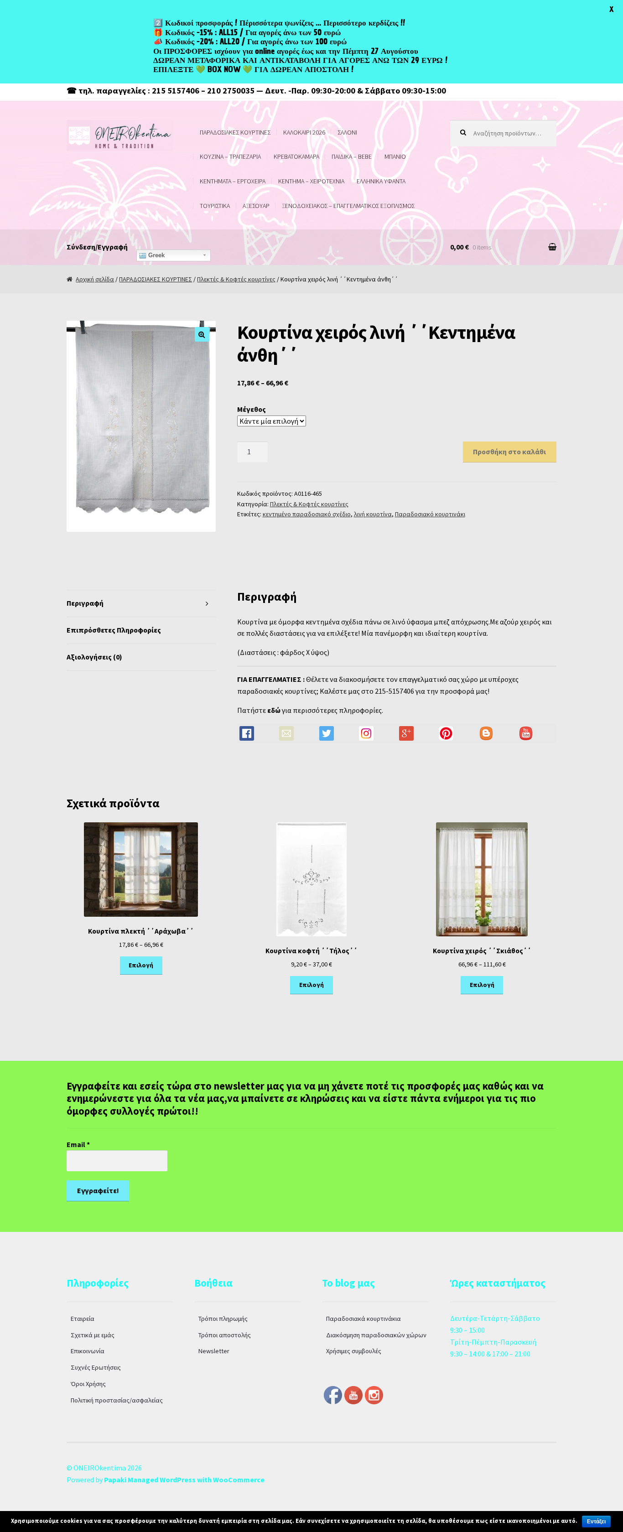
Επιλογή (141, 965)
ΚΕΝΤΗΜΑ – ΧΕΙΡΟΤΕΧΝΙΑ (311, 181)
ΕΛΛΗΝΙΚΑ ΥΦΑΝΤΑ (381, 181)
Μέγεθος (251, 409)
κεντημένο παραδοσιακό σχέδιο (307, 514)
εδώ (273, 710)
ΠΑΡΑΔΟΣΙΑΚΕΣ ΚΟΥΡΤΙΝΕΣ (235, 132)
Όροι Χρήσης (88, 1384)
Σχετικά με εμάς (92, 1335)
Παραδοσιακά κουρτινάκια (363, 1318)
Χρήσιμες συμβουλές (353, 1351)
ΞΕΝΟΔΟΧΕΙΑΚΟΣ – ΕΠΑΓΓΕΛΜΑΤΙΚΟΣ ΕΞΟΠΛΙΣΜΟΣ (348, 206)
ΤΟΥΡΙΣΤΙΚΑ (215, 206)
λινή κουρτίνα (373, 514)
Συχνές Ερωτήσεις (96, 1367)
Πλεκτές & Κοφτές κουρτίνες (236, 279)
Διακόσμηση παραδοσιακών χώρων (376, 1335)
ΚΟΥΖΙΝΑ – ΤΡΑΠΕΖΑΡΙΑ (230, 156)
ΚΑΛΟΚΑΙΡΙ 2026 (304, 132)
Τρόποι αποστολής (224, 1335)
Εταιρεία (82, 1318)
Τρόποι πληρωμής (223, 1318)
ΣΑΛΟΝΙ (347, 132)
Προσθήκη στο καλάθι (509, 451)
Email (78, 1144)
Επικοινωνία (87, 1351)
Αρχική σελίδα (95, 279)
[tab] (141, 603)
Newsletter (213, 1351)
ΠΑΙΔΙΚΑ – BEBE (352, 156)
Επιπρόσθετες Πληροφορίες (114, 629)
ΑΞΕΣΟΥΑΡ (256, 206)
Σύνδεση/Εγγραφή (97, 246)
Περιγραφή (85, 603)
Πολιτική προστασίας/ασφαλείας (117, 1400)
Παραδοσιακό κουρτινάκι (430, 514)
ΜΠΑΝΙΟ (395, 156)
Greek (155, 255)
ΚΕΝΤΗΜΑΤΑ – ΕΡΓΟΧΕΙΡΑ (232, 181)
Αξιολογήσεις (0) (94, 656)
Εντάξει (596, 1521)
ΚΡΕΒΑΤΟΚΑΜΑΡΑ (296, 156)
